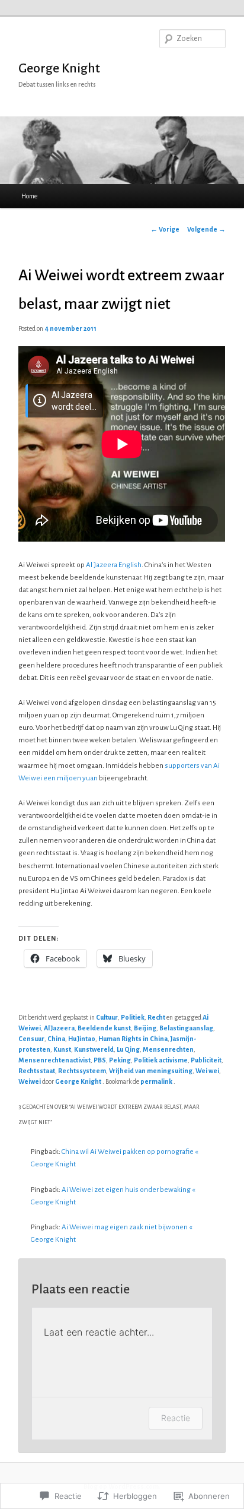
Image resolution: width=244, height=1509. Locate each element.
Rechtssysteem (82, 1070)
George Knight (59, 68)
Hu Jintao (81, 1038)
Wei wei (207, 1070)
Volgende (206, 229)
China (56, 1038)
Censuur (31, 1038)
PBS (100, 1060)
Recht (156, 1017)
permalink (157, 1081)
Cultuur (107, 1017)
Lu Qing (128, 1049)
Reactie (175, 1418)
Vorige (164, 229)
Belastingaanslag (186, 1028)
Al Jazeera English (114, 565)
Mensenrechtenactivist (54, 1060)
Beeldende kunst (104, 1028)
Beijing (145, 1028)
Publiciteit (206, 1060)
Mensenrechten (168, 1049)
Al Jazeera (59, 1028)
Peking (120, 1060)
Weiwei (29, 1081)
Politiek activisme (161, 1060)
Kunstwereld (94, 1049)
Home (29, 196)
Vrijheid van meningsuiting (150, 1070)
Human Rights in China (133, 1038)
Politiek (133, 1017)
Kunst (62, 1049)
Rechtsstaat (36, 1070)
